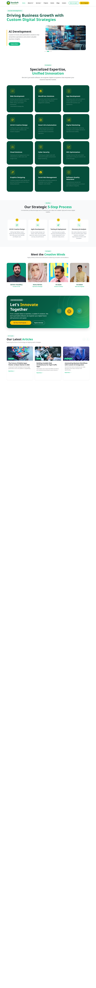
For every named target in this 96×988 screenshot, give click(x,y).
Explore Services (38, 323)
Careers (64, 3)
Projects (46, 3)
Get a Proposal (84, 3)
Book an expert (73, 3)
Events (52, 3)
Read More (11, 371)
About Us (30, 3)
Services (38, 3)
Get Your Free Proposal (19, 323)
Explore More (14, 44)
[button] (46, 51)
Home (23, 3)
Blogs (58, 3)
